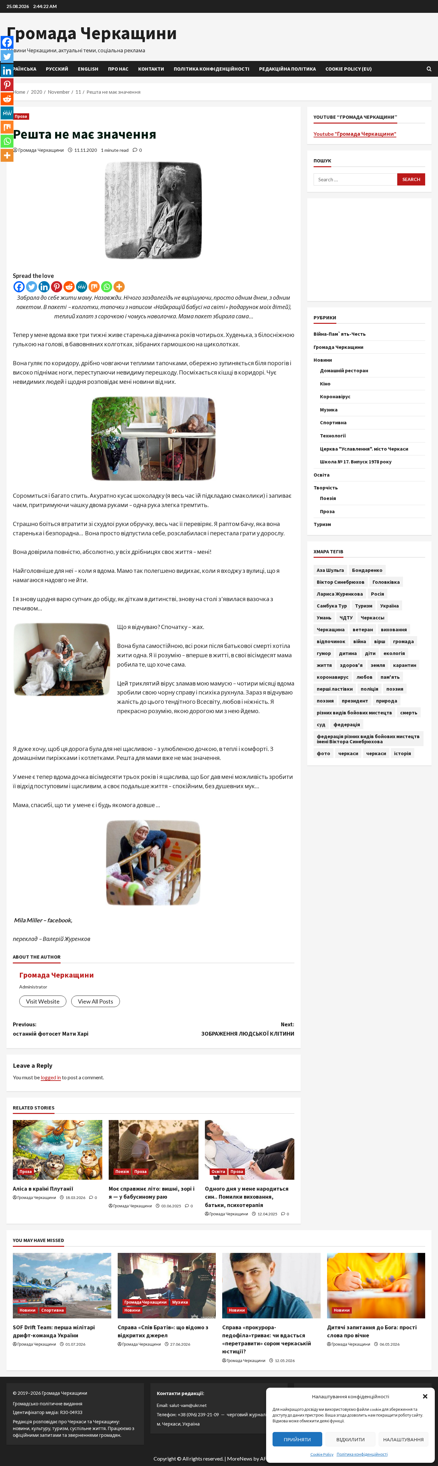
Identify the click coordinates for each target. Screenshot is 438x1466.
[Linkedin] (44, 286)
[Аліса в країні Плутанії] (57, 1150)
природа (386, 700)
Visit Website (43, 1001)
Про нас (118, 68)
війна (359, 641)
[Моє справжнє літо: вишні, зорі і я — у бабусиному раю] (153, 1150)
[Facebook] (19, 286)
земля (378, 664)
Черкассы (372, 617)
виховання (394, 629)
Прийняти (297, 1439)
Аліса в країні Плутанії (43, 1188)
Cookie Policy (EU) (348, 68)
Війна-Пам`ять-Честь (340, 333)
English (88, 68)
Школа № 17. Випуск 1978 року (356, 461)
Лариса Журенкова (340, 593)
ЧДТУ (346, 617)
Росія (377, 593)
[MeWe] (81, 286)
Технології (333, 435)
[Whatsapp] (106, 286)
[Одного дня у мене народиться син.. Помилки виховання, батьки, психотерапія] (249, 1150)
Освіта (218, 1171)
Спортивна (333, 422)
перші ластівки (335, 688)
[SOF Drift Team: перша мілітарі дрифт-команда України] (62, 1285)
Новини (323, 360)
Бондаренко (367, 569)
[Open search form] (429, 69)
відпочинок (331, 641)
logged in (51, 1077)
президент (355, 700)
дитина (348, 653)
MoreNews (239, 1458)
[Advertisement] (369, 249)
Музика (329, 409)
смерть (408, 712)
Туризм (322, 524)
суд (321, 724)
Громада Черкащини (91, 33)
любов (365, 676)
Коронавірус (335, 396)
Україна (389, 605)
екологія (394, 653)
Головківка (386, 581)
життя (324, 664)
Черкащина (331, 629)
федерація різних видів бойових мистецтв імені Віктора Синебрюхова (368, 738)
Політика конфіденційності (362, 1454)
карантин (404, 664)
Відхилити (350, 1439)
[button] (425, 1396)
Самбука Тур (332, 605)
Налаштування (403, 1439)
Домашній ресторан (344, 370)
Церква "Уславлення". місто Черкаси (364, 448)
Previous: (50, 1029)
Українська (21, 68)
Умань (324, 617)
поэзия (394, 688)
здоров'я (351, 664)
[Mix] (94, 286)
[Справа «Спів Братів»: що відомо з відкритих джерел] (167, 1285)
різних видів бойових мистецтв (354, 712)
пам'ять (390, 676)
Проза (21, 116)
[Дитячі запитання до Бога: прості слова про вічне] (376, 1285)
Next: (247, 1029)
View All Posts (95, 1001)
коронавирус (333, 676)
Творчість (326, 487)
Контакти (151, 68)
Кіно (325, 383)
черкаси (348, 753)
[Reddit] (69, 286)
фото (323, 753)
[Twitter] (31, 286)
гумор (324, 653)
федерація (346, 724)
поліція (369, 688)
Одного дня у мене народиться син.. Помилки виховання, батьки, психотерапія (247, 1196)
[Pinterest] (56, 286)
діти (370, 653)
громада (403, 641)
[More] (119, 286)
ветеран (363, 629)
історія (402, 753)
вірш (379, 641)
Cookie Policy (321, 1454)
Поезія (122, 1171)
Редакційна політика (287, 68)
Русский (57, 68)
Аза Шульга (330, 569)
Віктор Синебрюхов (341, 581)
